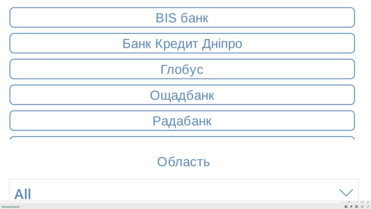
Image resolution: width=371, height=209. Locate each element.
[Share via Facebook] (346, 207)
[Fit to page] (367, 202)
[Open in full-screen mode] (368, 207)
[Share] (362, 207)
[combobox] (184, 192)
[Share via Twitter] (351, 207)
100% (362, 202)
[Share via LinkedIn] (356, 207)
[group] (182, 73)
